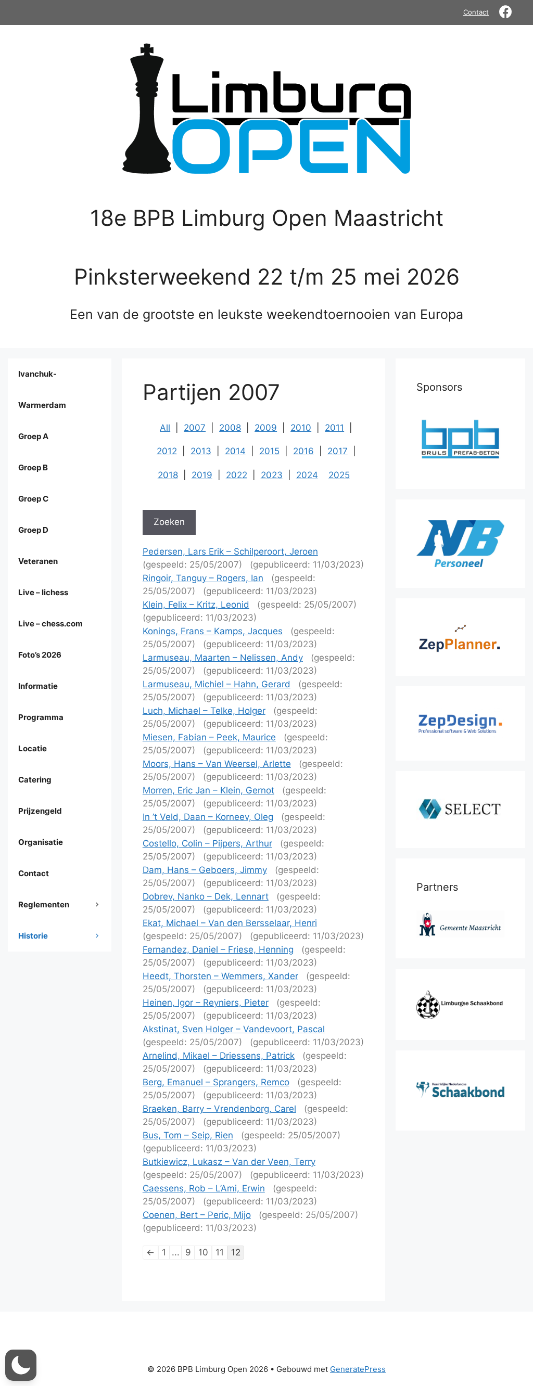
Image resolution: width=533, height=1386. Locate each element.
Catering (35, 780)
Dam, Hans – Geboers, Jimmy (205, 870)
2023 (272, 475)
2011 (334, 427)
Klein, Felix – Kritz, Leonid (196, 604)
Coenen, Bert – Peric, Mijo (197, 1215)
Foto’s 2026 (39, 655)
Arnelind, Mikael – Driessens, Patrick (219, 1055)
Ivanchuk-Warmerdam (42, 389)
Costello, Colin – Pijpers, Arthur (207, 843)
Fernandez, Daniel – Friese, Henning (218, 949)
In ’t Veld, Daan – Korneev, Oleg (208, 817)
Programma (41, 717)
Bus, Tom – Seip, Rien (188, 1135)
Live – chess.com (50, 623)
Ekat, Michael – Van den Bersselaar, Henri (230, 923)
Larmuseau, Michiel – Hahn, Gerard (216, 684)
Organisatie (40, 842)
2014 (235, 451)
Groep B (33, 467)
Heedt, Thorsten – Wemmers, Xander (220, 976)
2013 (201, 451)
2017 (337, 451)
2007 (195, 427)
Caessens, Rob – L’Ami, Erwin (204, 1188)
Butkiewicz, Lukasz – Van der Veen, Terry (229, 1162)
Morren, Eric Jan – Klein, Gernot (208, 790)
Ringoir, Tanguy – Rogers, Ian (203, 578)
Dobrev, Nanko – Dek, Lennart (206, 896)
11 (219, 1252)
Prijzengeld (40, 811)
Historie (33, 936)
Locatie (32, 748)
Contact (476, 12)
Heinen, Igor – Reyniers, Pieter (206, 1002)
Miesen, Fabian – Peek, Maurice (209, 737)
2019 (202, 475)
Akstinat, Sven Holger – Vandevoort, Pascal (234, 1029)
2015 (269, 451)
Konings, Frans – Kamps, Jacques (213, 631)
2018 (168, 475)
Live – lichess (43, 592)
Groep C (33, 499)
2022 (236, 475)
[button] (20, 1365)
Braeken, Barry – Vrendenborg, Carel (219, 1108)
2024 (307, 475)
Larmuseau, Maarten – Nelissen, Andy (223, 657)
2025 (339, 475)
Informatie (38, 686)
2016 (303, 451)
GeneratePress (358, 1369)
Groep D (33, 530)
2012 (167, 451)
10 (203, 1252)
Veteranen (38, 561)
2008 (230, 427)
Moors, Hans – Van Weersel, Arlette (217, 764)
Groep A (33, 436)
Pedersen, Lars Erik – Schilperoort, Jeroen (230, 551)
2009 (266, 427)
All (165, 427)
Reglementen (43, 904)
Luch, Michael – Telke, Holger (204, 710)
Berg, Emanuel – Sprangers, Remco (216, 1082)
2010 (300, 427)
